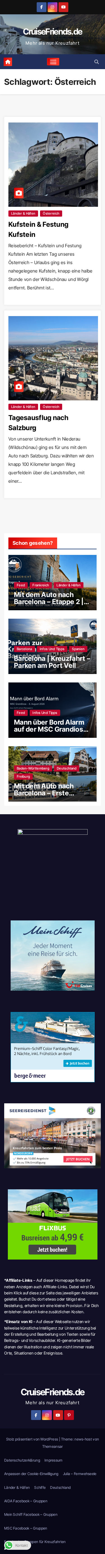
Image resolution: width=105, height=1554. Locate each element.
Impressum (54, 1460)
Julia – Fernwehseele (80, 1473)
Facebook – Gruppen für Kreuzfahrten (35, 1541)
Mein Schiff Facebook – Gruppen (30, 1514)
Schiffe (40, 1487)
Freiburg (23, 776)
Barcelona (24, 649)
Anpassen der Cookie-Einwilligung (31, 1473)
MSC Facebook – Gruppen (25, 1528)
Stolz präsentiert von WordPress (32, 1439)
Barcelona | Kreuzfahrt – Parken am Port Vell (52, 662)
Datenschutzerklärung (22, 1460)
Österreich (51, 213)
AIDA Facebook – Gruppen (25, 1501)
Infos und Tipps (52, 649)
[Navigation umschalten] (53, 62)
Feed (21, 585)
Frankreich (40, 585)
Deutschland (66, 768)
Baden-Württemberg (33, 768)
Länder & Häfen (23, 213)
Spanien (78, 649)
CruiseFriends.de (52, 31)
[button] (96, 62)
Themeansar (52, 1446)
